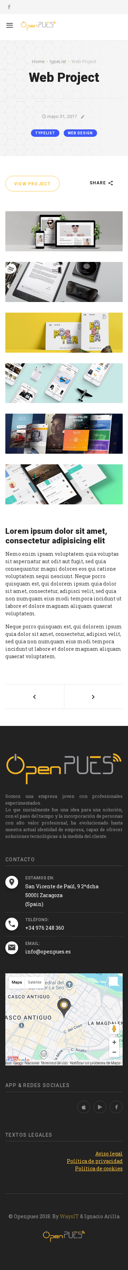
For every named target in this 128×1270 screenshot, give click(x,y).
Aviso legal (109, 1153)
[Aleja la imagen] (114, 1052)
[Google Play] (100, 1107)
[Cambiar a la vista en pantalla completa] (113, 981)
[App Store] (83, 1107)
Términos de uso (54, 1063)
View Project (32, 183)
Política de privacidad (95, 1161)
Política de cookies (99, 1168)
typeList (45, 133)
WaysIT (69, 1216)
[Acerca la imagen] (114, 1042)
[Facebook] (116, 1107)
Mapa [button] (17, 982)
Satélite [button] (35, 982)
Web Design (80, 133)
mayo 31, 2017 (61, 116)
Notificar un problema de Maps (95, 1063)
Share (99, 182)
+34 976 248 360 (44, 927)
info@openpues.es (48, 951)
